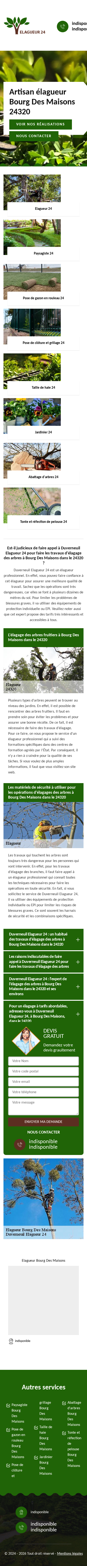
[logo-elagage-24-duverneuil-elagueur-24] (24, 26)
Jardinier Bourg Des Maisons (46, 1465)
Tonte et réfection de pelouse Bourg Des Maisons (74, 1449)
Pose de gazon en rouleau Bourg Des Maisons (18, 1443)
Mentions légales (70, 1554)
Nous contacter (34, 136)
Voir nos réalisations (40, 124)
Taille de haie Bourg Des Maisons (45, 1438)
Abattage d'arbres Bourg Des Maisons (74, 1414)
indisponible (43, 1142)
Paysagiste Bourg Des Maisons (18, 1413)
